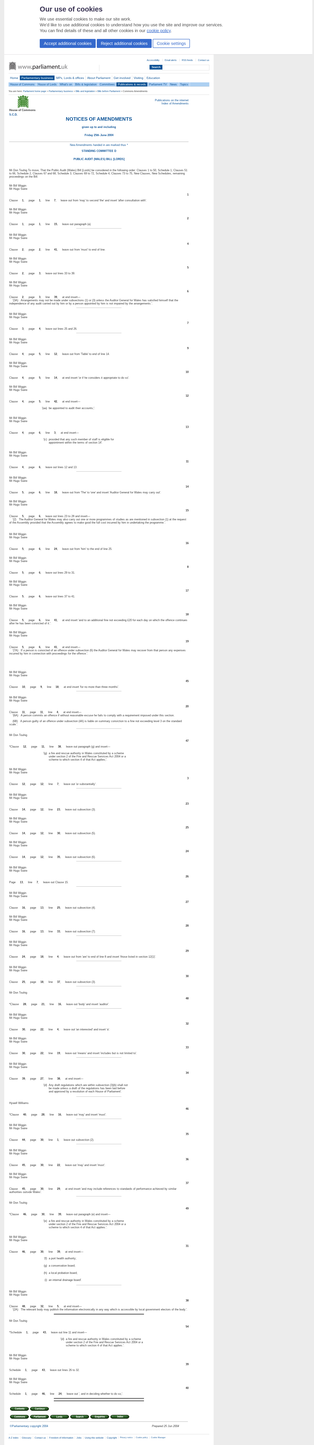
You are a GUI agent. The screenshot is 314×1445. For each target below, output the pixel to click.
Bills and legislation (85, 91)
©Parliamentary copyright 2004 (29, 1426)
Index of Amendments (175, 103)
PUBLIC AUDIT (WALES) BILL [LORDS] (99, 159)
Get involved (122, 78)
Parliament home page (34, 91)
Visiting (138, 78)
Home (14, 78)
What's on (66, 84)
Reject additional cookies (124, 43)
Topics (184, 84)
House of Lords (47, 84)
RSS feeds (187, 60)
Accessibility (153, 60)
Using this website (94, 1437)
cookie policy (159, 30)
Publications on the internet (172, 100)
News (173, 84)
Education (153, 78)
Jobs (79, 1437)
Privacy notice (126, 1437)
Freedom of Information (61, 1437)
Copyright (112, 1437)
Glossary (26, 1437)
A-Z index (14, 1437)
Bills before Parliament (108, 91)
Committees (107, 84)
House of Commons (22, 84)
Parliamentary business (37, 78)
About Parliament (98, 78)
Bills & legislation (86, 84)
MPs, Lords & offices (70, 78)
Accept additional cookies (68, 43)
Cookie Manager (158, 1437)
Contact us (203, 60)
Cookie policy (142, 1437)
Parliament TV (158, 84)
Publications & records (132, 84)
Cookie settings (171, 43)
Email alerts (171, 60)
